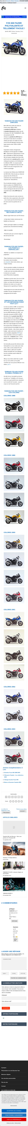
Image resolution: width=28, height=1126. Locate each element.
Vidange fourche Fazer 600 (11, 779)
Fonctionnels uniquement (14, 1115)
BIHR (18, 333)
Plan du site (4, 1082)
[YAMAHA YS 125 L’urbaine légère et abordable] (14, 866)
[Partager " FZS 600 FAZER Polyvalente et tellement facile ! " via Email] (18, 797)
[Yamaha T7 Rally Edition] (14, 848)
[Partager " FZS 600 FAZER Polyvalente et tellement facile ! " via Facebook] (6, 797)
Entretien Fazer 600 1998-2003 (12, 772)
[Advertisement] (14, 74)
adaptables (8, 262)
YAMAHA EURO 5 (7, 893)
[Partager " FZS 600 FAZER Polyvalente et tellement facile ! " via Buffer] (15, 797)
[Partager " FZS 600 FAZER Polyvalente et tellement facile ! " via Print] (21, 797)
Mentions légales (5, 1074)
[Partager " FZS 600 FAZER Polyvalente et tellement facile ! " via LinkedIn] (12, 797)
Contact (3, 1086)
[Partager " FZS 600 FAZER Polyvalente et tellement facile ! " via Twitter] (9, 797)
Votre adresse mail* (6, 1001)
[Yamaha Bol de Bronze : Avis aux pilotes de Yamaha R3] (14, 827)
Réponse (14, 921)
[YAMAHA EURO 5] (14, 884)
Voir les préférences (14, 1119)
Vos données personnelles (8, 1078)
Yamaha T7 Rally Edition (10, 857)
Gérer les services (13, 1105)
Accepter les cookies (14, 1110)
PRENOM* (4, 995)
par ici (8, 364)
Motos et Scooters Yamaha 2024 (12, 782)
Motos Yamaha (15, 0)
